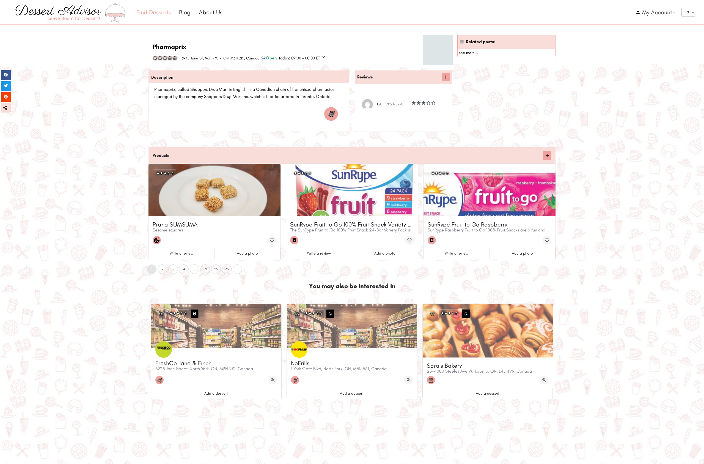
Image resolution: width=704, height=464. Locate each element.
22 (216, 269)
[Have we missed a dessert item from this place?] (547, 155)
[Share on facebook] (6, 75)
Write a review (181, 253)
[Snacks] (295, 240)
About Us (210, 12)
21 (205, 269)
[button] (6, 108)
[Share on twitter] (6, 86)
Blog (185, 12)
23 (227, 269)
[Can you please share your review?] (446, 77)
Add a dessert (216, 393)
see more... (468, 52)
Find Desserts (153, 12)
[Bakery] (432, 380)
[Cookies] (158, 240)
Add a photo (247, 253)
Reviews (365, 77)
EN (687, 12)
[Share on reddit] (6, 97)
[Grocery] (332, 114)
